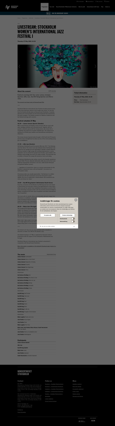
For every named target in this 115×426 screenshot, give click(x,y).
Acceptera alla (47, 215)
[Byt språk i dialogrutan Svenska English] (75, 200)
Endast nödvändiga (67, 215)
